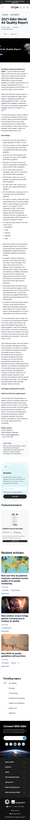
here (6, 389)
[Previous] (2, 2)
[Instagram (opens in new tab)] (19, 744)
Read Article (5, 593)
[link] (20, 7)
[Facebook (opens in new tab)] (6, 744)
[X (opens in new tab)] (10, 744)
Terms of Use (15, 810)
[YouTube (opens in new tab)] (15, 744)
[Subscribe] (24, 738)
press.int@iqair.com (12, 434)
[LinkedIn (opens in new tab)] (23, 744)
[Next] (28, 2)
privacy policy (17, 492)
